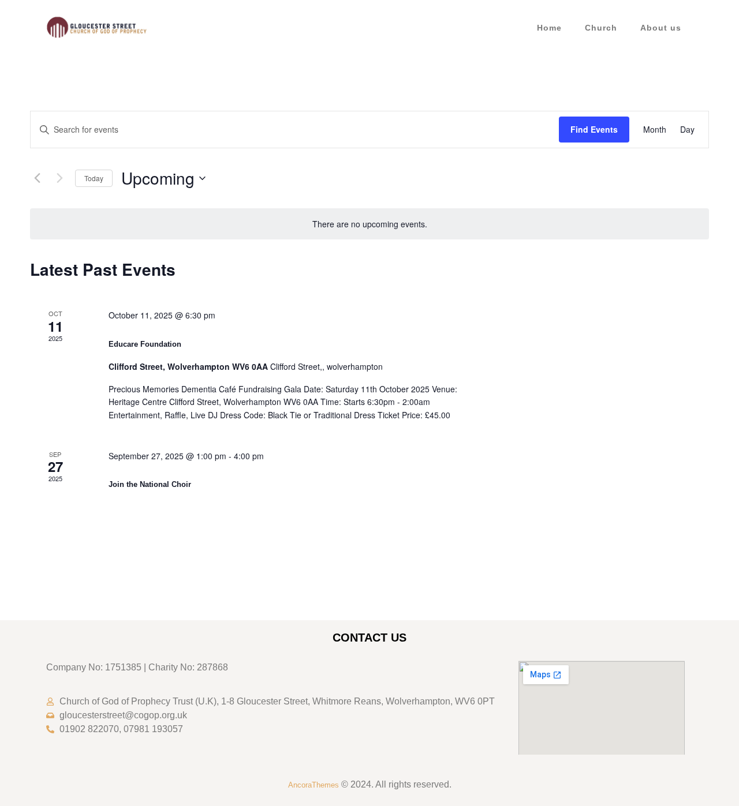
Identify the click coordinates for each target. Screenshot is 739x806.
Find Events (594, 129)
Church (601, 27)
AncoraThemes (313, 785)
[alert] (369, 224)
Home (549, 27)
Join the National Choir (150, 484)
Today (93, 178)
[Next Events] (59, 178)
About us (660, 27)
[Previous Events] (37, 178)
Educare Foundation (145, 344)
